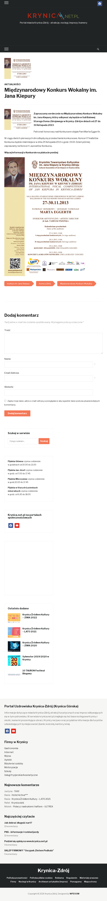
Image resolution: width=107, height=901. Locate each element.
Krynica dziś (17, 802)
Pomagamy (76, 881)
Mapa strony (90, 881)
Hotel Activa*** (20, 795)
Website (8, 387)
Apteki (8, 759)
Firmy (13, 881)
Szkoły (7, 771)
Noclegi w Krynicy (27, 881)
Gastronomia (11, 748)
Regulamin (71, 878)
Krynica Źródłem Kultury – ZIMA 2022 (35, 616)
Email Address (11, 373)
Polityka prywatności (17, 878)
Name (7, 359)
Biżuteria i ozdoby (13, 763)
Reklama (59, 878)
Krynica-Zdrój (53, 870)
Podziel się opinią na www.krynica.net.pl (25, 841)
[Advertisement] (55, 35)
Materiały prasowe (89, 878)
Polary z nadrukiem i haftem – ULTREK (33, 806)
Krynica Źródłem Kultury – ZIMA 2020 (35, 644)
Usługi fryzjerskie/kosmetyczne (21, 775)
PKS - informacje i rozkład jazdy (21, 832)
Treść (7, 330)
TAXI (16, 791)
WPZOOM (74, 893)
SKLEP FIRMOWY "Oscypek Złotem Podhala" (29, 850)
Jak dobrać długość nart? (18, 822)
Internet (9, 752)
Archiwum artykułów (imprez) (53, 881)
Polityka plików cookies (41, 878)
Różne (7, 756)
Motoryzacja (11, 767)
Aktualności (12, 84)
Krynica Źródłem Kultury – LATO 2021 (35, 630)
